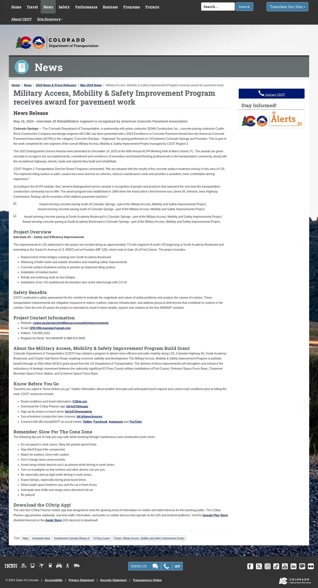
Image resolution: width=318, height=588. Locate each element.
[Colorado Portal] (295, 580)
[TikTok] (276, 566)
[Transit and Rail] (32, 565)
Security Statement (113, 580)
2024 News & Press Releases (56, 85)
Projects (152, 7)
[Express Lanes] (11, 565)
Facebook (100, 421)
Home (16, 7)
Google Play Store (215, 515)
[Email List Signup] (302, 566)
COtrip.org (80, 401)
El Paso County (101, 538)
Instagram (116, 421)
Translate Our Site (286, 6)
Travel (32, 7)
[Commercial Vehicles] (76, 565)
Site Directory (49, 19)
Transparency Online (147, 580)
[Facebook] (250, 566)
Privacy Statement (81, 580)
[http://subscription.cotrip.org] (272, 118)
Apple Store (53, 520)
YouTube (135, 421)
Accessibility (54, 580)
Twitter (87, 421)
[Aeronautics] (41, 565)
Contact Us (139, 566)
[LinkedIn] (293, 566)
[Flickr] (310, 566)
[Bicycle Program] (23, 565)
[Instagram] (267, 566)
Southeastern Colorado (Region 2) (72, 538)
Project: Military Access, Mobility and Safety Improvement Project (149, 538)
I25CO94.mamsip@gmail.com (50, 328)
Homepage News (41, 538)
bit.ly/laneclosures (89, 416)
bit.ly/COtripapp (77, 406)
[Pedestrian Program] (68, 565)
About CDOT (21, 19)
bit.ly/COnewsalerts (78, 411)
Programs (131, 7)
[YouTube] (284, 566)
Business (110, 7)
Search (244, 6)
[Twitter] (259, 566)
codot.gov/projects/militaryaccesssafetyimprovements (71, 323)
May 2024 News (91, 85)
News (48, 7)
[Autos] (59, 565)
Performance (86, 7)
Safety (64, 7)
